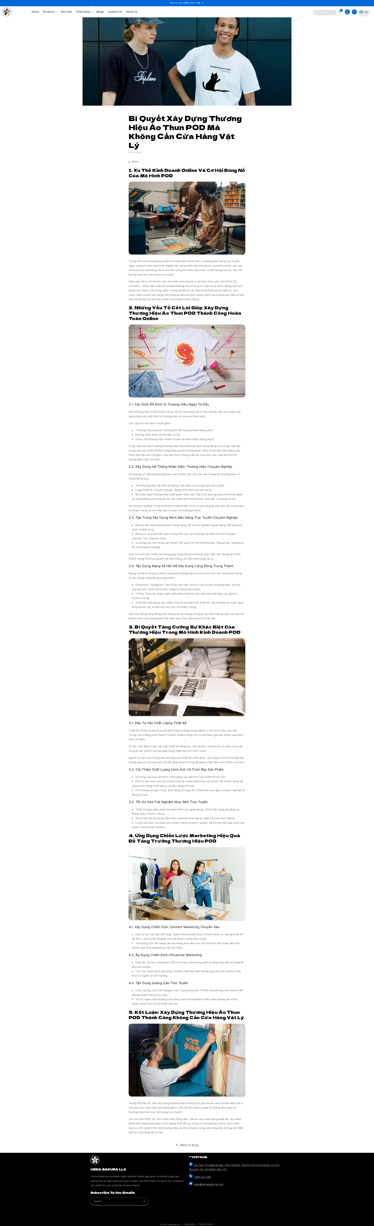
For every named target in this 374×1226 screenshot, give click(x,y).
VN (366, 12)
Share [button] (135, 161)
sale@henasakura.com (209, 1184)
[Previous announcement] (91, 3)
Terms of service (206, 1224)
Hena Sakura (174, 1225)
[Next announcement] (282, 3)
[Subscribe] (144, 1201)
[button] (50, 11)
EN (361, 12)
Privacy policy (189, 1224)
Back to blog (189, 1145)
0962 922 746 (202, 1176)
